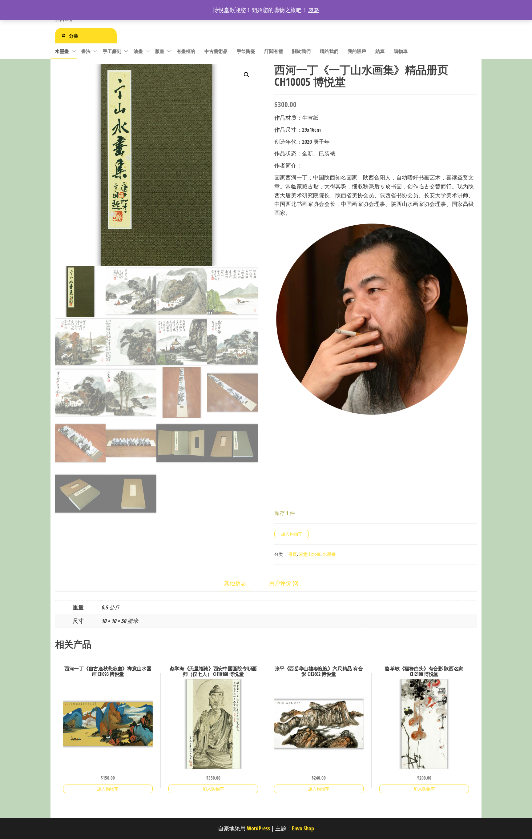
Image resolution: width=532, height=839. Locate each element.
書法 (86, 51)
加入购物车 (291, 534)
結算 (380, 51)
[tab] (240, 583)
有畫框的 (186, 51)
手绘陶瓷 (246, 51)
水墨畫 (62, 51)
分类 (73, 36)
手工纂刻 (112, 51)
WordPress (258, 828)
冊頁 (292, 554)
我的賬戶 (357, 51)
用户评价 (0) (284, 583)
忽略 (313, 10)
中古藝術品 (216, 51)
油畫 (138, 51)
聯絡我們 (329, 51)
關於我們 (301, 51)
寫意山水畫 (309, 554)
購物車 (401, 51)
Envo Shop (303, 828)
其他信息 (235, 583)
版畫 (159, 51)
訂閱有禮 (273, 51)
